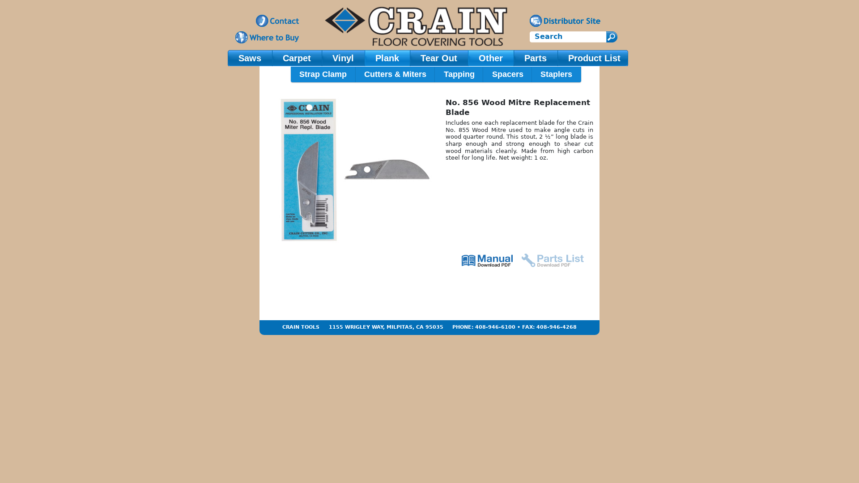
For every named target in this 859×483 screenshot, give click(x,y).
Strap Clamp (323, 74)
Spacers (507, 74)
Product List (594, 58)
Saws (249, 58)
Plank (387, 58)
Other (491, 58)
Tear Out (439, 58)
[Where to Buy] (267, 37)
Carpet (297, 58)
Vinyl (343, 58)
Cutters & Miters (395, 74)
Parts (535, 58)
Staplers (556, 74)
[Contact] (277, 21)
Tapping (459, 74)
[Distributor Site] (565, 21)
